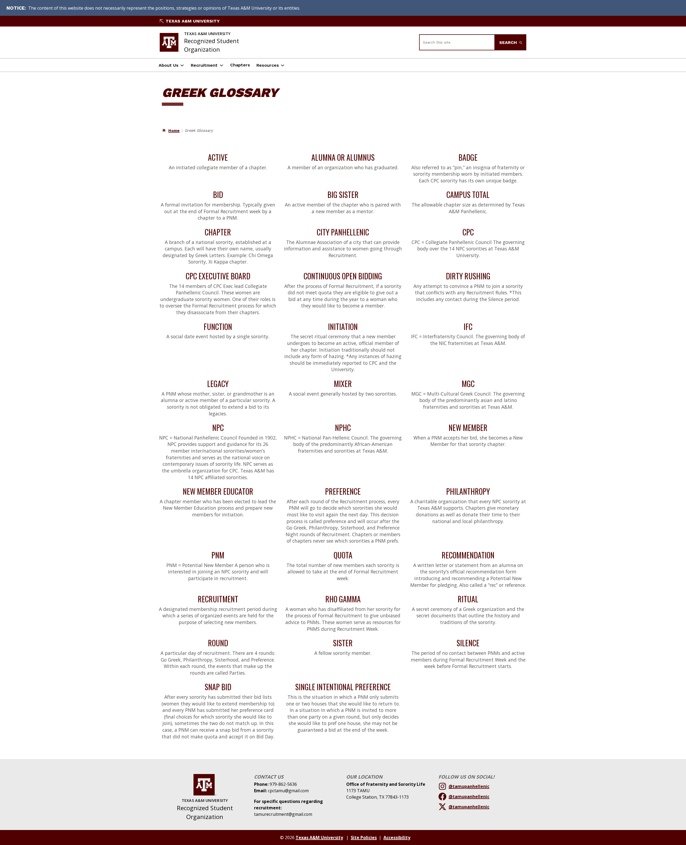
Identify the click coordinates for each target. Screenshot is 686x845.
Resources (267, 65)
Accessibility (396, 837)
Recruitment (204, 65)
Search (508, 42)
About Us (168, 65)
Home (174, 130)
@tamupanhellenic (469, 786)
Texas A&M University (193, 21)
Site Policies (364, 837)
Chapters (240, 64)
